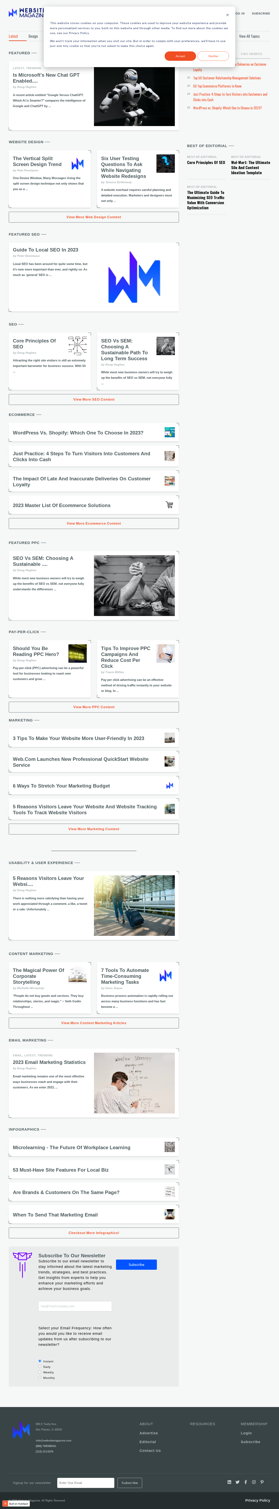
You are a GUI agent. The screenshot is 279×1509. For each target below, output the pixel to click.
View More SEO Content (94, 399)
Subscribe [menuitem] (250, 1442)
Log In (239, 13)
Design (33, 36)
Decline (213, 56)
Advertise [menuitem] (149, 1433)
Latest (13, 36)
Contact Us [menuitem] (150, 1451)
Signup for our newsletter (32, 1483)
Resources (202, 1424)
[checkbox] (75, 1369)
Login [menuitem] (246, 1433)
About (146, 1424)
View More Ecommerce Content (94, 523)
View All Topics (249, 36)
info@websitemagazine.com (53, 1440)
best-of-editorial (202, 156)
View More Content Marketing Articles (93, 1023)
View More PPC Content (94, 707)
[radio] (75, 1361)
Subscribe (261, 13)
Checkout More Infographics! (94, 1233)
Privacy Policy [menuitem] (257, 1500)
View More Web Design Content (94, 217)
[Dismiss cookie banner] (227, 15)
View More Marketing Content (93, 829)
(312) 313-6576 (44, 1451)
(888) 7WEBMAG (46, 1446)
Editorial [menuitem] (148, 1442)
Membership (253, 1424)
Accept (180, 56)
